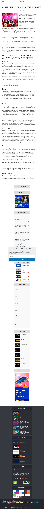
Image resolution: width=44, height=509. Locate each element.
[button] (22, 249)
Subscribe (22, 259)
